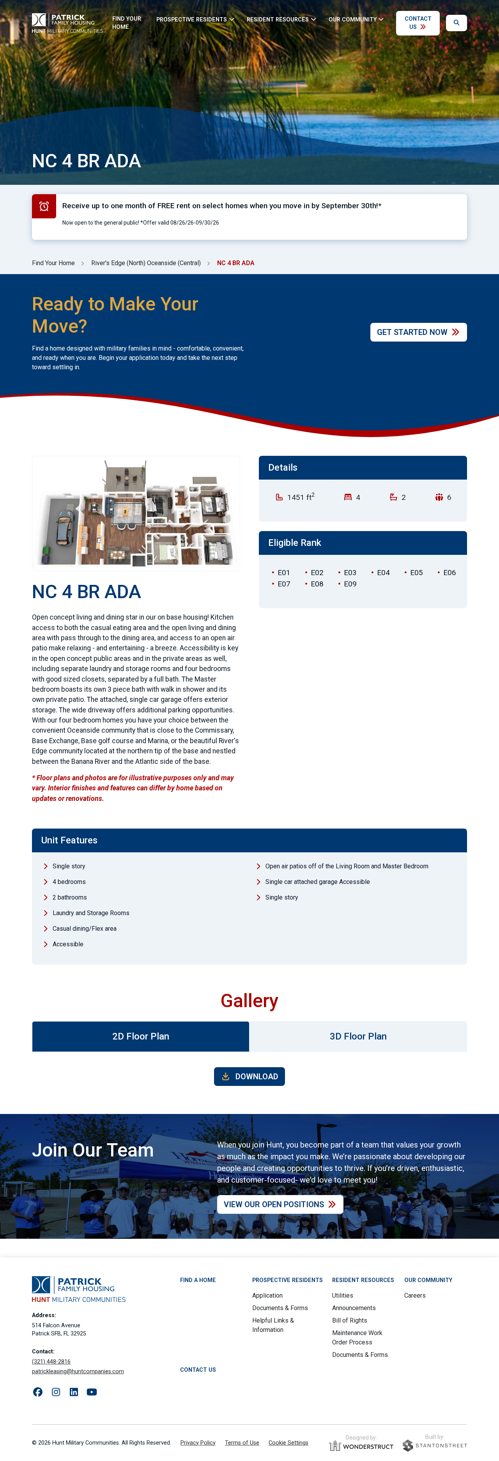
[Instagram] (56, 1392)
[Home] (67, 23)
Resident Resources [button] (278, 19)
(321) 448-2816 (51, 1361)
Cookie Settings (288, 1443)
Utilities (342, 1295)
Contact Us (418, 23)
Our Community (428, 1280)
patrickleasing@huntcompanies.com (78, 1371)
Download (256, 1076)
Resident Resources (363, 1280)
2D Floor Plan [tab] (140, 1036)
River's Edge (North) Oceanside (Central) (146, 263)
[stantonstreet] (435, 1446)
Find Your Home (126, 23)
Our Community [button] (353, 19)
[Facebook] (38, 1392)
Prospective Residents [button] (191, 19)
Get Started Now (412, 332)
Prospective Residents (287, 1280)
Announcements (354, 1308)
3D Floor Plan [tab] (358, 1036)
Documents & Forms (280, 1308)
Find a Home (198, 1280)
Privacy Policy (198, 1443)
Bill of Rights (349, 1320)
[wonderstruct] (361, 1445)
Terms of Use (242, 1443)
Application (267, 1295)
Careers (415, 1295)
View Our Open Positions (274, 1204)
